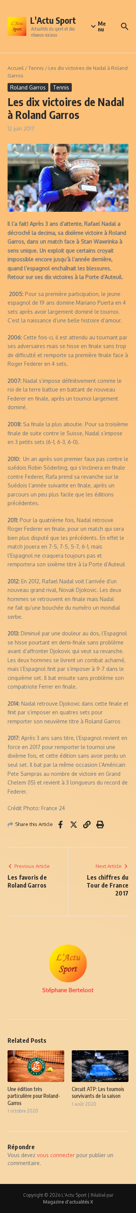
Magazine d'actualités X (68, 1202)
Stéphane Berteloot (68, 990)
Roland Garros (28, 87)
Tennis (36, 68)
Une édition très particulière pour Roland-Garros (34, 1096)
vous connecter (56, 1155)
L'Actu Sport (53, 20)
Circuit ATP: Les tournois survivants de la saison (98, 1092)
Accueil (16, 68)
